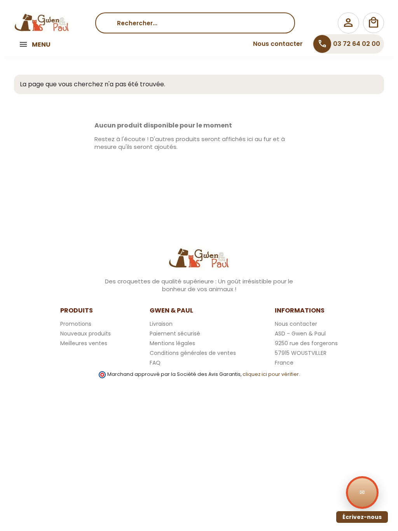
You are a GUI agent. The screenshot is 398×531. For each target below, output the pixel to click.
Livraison (161, 324)
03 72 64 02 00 (349, 43)
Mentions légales (172, 343)
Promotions (75, 324)
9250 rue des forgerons (306, 343)
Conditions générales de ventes (193, 353)
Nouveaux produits (85, 333)
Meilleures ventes (83, 343)
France (284, 363)
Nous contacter (278, 43)
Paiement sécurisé (175, 333)
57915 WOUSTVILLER (300, 353)
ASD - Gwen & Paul (300, 333)
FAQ (155, 363)
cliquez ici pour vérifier (271, 374)
